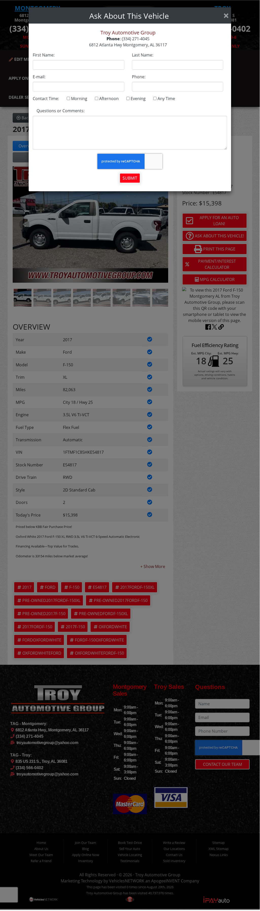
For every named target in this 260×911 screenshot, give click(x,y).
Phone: (138, 77)
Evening (138, 98)
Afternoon (108, 98)
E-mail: (39, 77)
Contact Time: (46, 98)
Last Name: (142, 55)
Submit (130, 178)
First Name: (44, 55)
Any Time (166, 98)
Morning (78, 98)
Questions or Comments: (60, 110)
